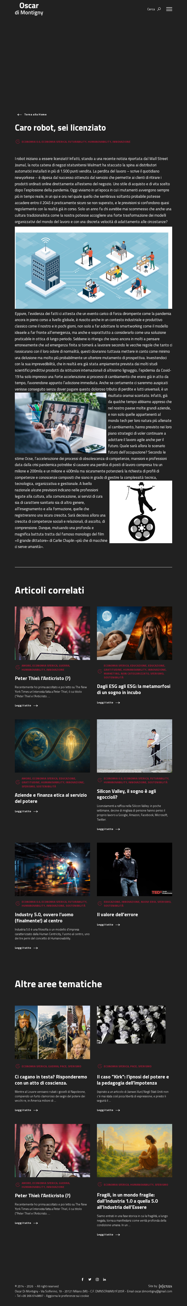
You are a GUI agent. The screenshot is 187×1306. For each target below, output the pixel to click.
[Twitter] (89, 1279)
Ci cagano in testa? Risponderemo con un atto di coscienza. (51, 1079)
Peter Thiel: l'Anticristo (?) (42, 678)
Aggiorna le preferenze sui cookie (67, 1296)
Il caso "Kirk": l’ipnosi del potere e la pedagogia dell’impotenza (133, 1079)
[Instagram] (97, 1279)
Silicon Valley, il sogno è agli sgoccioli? (126, 794)
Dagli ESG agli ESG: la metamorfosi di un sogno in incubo (133, 689)
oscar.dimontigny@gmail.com (153, 1291)
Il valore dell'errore (117, 914)
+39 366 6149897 (32, 1296)
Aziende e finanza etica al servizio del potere (51, 798)
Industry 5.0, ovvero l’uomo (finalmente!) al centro (44, 917)
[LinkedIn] (104, 1279)
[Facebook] (82, 1279)
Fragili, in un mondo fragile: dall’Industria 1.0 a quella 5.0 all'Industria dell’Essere (127, 1201)
